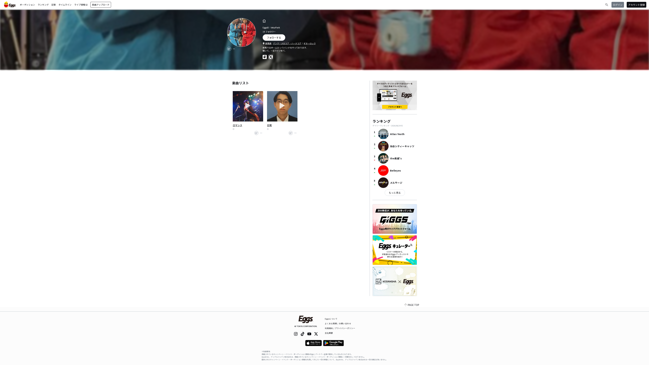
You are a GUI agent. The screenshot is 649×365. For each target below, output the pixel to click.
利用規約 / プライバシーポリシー (340, 328)
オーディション (27, 4)
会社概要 (329, 333)
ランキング (43, 4)
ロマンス (237, 125)
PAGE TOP (413, 305)
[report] (234, 49)
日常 (269, 125)
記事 (53, 4)
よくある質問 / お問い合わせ (338, 323)
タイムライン (64, 4)
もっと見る (395, 192)
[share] (229, 49)
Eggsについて (331, 318)
